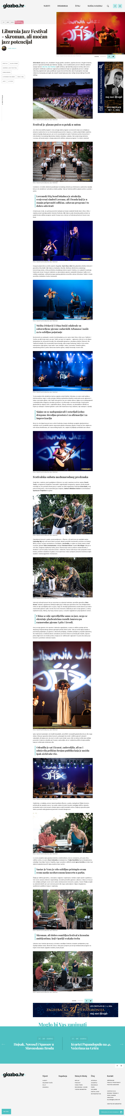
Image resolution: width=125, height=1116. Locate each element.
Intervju (78, 11)
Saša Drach (12, 48)
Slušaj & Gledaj (95, 6)
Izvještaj (77, 14)
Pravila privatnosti (114, 1082)
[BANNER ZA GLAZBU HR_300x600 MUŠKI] (110, 87)
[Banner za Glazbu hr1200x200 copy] (75, 1010)
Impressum (110, 1080)
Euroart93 (118, 1103)
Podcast (95, 17)
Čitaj (77, 6)
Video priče (95, 20)
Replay (95, 11)
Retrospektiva (78, 28)
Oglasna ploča (47, 14)
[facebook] (115, 6)
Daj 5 (47, 23)
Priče (77, 20)
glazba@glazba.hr (113, 1099)
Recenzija (77, 17)
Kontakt (110, 1076)
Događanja (63, 6)
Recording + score (95, 23)
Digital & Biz (77, 25)
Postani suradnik (113, 1084)
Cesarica (47, 20)
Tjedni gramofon (95, 14)
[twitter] (113, 56)
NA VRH (6, 1111)
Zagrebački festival (47, 17)
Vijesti (47, 6)
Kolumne (78, 23)
